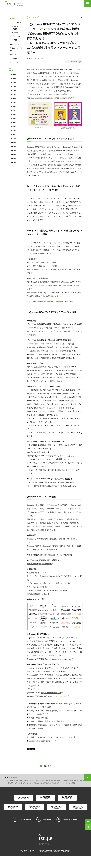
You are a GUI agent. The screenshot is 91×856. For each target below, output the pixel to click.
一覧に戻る (46, 766)
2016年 (13, 114)
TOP (6, 778)
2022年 (13, 91)
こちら (56, 301)
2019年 (13, 103)
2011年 (12, 134)
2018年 (13, 106)
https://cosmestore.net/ (51, 693)
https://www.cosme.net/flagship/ (55, 696)
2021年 (13, 95)
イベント (15, 62)
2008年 (13, 146)
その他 (14, 40)
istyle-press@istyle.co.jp (44, 741)
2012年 (13, 130)
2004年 (13, 162)
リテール (15, 33)
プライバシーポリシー (28, 851)
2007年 (13, 150)
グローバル (16, 36)
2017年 (13, 110)
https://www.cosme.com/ (60, 659)
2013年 (13, 126)
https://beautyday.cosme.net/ (39, 564)
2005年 (13, 158)
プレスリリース (15, 22)
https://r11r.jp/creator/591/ (68, 205)
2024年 (13, 83)
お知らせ (13, 55)
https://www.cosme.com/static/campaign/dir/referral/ (49, 98)
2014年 (13, 122)
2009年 (13, 142)
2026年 (13, 75)
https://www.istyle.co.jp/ (66, 703)
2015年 (13, 118)
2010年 (13, 138)
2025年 (13, 79)
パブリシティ (15, 44)
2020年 (13, 99)
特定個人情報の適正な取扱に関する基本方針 (55, 851)
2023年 (13, 87)
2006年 (13, 154)
